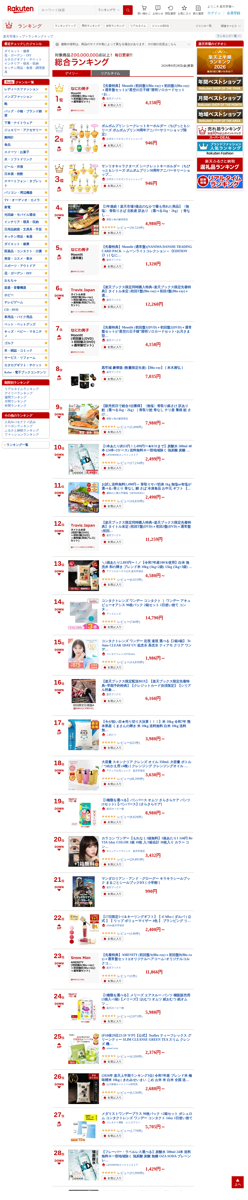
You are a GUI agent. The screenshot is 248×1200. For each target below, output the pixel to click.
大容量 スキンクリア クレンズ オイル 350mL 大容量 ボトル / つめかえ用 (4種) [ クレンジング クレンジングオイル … (146, 764)
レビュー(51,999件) (130, 1173)
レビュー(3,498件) (129, 427)
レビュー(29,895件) (130, 859)
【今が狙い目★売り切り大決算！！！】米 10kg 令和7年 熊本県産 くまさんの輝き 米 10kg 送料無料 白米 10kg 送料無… (146, 726)
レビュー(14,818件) (130, 662)
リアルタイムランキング (22, 389)
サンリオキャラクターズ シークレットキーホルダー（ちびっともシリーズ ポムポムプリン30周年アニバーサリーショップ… (146, 170)
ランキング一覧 (17, 445)
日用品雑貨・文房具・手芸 (23, 229)
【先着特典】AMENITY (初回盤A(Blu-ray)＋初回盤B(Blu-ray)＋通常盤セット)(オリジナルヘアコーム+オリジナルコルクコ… (147, 959)
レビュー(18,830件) (130, 501)
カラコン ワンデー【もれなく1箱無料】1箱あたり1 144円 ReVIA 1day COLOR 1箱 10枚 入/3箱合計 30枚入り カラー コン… (147, 842)
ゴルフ (9, 343)
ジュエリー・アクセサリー (23, 130)
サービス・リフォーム (20, 357)
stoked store (112, 1048)
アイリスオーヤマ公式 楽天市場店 (124, 571)
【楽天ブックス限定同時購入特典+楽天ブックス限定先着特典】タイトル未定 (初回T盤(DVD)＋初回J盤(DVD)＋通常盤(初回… (146, 526)
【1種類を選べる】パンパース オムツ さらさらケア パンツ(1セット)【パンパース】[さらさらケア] (146, 802)
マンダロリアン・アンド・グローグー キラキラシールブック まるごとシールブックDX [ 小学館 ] (146, 880)
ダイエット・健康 (16, 51)
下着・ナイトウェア (18, 123)
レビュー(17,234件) (130, 463)
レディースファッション (21, 89)
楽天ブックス (113, 98)
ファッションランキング (22, 434)
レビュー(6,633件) (129, 579)
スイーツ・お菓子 (16, 152)
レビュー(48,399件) (130, 779)
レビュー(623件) (128, 743)
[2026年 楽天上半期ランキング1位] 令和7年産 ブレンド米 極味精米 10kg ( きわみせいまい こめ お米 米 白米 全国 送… (147, 1077)
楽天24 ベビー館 (115, 808)
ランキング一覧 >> (229, 36)
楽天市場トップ (14, 36)
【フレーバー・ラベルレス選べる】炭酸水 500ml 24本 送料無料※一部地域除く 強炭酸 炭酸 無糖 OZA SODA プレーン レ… (146, 1156)
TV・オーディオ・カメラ (22, 200)
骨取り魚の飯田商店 (117, 219)
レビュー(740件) (128, 622)
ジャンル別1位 (160, 25)
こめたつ (111, 734)
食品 (7, 144)
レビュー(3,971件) (129, 1016)
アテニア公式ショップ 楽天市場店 (125, 770)
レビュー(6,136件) (129, 1092)
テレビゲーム (13, 302)
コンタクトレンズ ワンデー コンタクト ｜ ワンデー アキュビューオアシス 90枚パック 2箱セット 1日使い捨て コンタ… (146, 605)
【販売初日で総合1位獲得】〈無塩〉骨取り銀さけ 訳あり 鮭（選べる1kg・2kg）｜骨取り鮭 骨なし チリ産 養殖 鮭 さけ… (146, 410)
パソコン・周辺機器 (18, 192)
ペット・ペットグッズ (20, 324)
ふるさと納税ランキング (22, 430)
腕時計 (9, 137)
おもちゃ (10, 280)
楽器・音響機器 (15, 287)
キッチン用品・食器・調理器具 (24, 70)
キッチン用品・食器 (18, 236)
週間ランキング (15, 397)
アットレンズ (113, 613)
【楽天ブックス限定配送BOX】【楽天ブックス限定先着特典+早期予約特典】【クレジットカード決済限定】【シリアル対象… (146, 685)
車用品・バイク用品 (18, 317)
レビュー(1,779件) (129, 1131)
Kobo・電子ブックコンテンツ (25, 372)
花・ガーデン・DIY (17, 55)
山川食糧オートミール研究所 (122, 1084)
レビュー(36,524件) (130, 227)
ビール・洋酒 (13, 166)
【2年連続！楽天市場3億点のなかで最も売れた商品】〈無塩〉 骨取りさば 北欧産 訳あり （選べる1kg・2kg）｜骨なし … (146, 210)
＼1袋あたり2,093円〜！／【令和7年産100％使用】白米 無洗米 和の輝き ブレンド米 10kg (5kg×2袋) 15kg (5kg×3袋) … (147, 564)
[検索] (128, 10)
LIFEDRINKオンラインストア (122, 455)
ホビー (9, 295)
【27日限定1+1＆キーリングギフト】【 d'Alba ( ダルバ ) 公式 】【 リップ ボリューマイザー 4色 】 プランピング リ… (146, 919)
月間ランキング (15, 401)
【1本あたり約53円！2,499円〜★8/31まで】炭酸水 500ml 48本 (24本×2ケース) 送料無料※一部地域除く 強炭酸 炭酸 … (147, 448)
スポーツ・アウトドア (20, 266)
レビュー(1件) (126, 976)
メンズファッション (18, 96)
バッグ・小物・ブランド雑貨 (23, 113)
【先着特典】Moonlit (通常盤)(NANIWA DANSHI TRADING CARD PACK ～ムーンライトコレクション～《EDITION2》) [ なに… (147, 251)
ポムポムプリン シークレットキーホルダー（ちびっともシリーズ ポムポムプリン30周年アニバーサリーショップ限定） (146, 130)
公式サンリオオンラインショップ (124, 138)
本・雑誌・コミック (18, 350)
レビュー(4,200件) (129, 1056)
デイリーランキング (19, 393)
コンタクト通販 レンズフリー (123, 1122)
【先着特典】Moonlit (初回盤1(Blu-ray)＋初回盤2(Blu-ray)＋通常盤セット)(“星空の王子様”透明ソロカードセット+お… (145, 90)
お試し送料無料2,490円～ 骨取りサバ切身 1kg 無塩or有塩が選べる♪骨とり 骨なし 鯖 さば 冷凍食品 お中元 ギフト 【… (146, 486)
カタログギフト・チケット (23, 59)
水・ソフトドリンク (18, 159)
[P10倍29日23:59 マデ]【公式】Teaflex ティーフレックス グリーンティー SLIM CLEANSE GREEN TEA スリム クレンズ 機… (146, 1039)
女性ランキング (115, 25)
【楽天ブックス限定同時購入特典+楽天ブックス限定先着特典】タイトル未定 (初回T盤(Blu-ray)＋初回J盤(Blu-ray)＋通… (146, 291)
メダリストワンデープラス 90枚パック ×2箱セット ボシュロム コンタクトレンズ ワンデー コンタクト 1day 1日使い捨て (147, 1116)
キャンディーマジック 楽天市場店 (125, 851)
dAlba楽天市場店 (115, 925)
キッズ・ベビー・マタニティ (23, 333)
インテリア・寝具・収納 (21, 63)
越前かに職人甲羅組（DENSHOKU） (126, 493)
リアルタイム (138, 25)
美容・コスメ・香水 (18, 258)
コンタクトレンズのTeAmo (120, 654)
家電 (7, 207)
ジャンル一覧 (204, 25)
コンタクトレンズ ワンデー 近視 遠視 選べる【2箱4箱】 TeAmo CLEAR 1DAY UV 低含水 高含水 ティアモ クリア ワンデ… (147, 645)
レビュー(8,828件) (129, 817)
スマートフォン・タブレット (23, 183)
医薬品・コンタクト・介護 (23, 251)
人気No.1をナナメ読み (20, 422)
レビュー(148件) (128, 933)
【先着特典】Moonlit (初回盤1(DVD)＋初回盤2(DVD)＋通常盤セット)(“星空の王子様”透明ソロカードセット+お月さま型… (147, 331)
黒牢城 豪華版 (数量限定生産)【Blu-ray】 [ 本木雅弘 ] (142, 368)
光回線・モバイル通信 (20, 214)
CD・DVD (11, 309)
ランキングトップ (65, 25)
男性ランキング (91, 25)
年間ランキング (15, 405)
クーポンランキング (19, 426)
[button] (158, 10)
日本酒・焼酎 (13, 174)
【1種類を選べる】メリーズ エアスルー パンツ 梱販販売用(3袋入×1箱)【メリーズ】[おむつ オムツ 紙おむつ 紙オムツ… (146, 999)
